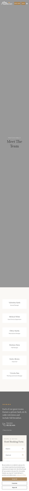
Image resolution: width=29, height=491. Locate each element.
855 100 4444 (10, 425)
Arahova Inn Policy (21, 475)
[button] (27, 3)
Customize (14, 483)
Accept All (14, 479)
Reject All (14, 487)
